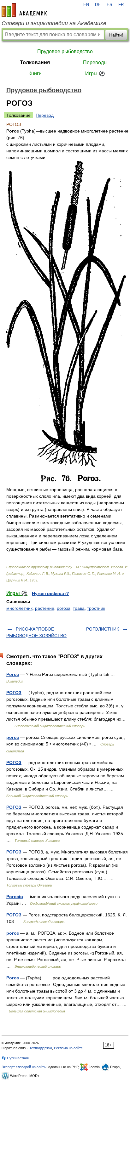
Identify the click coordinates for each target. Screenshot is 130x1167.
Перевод (45, 115)
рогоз (12, 737)
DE (98, 5)
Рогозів (14, 896)
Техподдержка (40, 1048)
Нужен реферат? (50, 593)
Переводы (95, 62)
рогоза (63, 608)
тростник (96, 608)
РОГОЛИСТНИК (102, 629)
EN (86, 5)
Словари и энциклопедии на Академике (54, 23)
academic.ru (24, 10)
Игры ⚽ (95, 73)
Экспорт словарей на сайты (24, 1067)
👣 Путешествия (15, 1058)
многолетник (19, 608)
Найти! (116, 34)
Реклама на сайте (68, 1048)
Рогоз (12, 674)
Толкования (35, 62)
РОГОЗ (13, 692)
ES (109, 5)
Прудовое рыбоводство (65, 51)
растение (44, 608)
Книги (35, 73)
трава (79, 608)
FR (121, 5)
